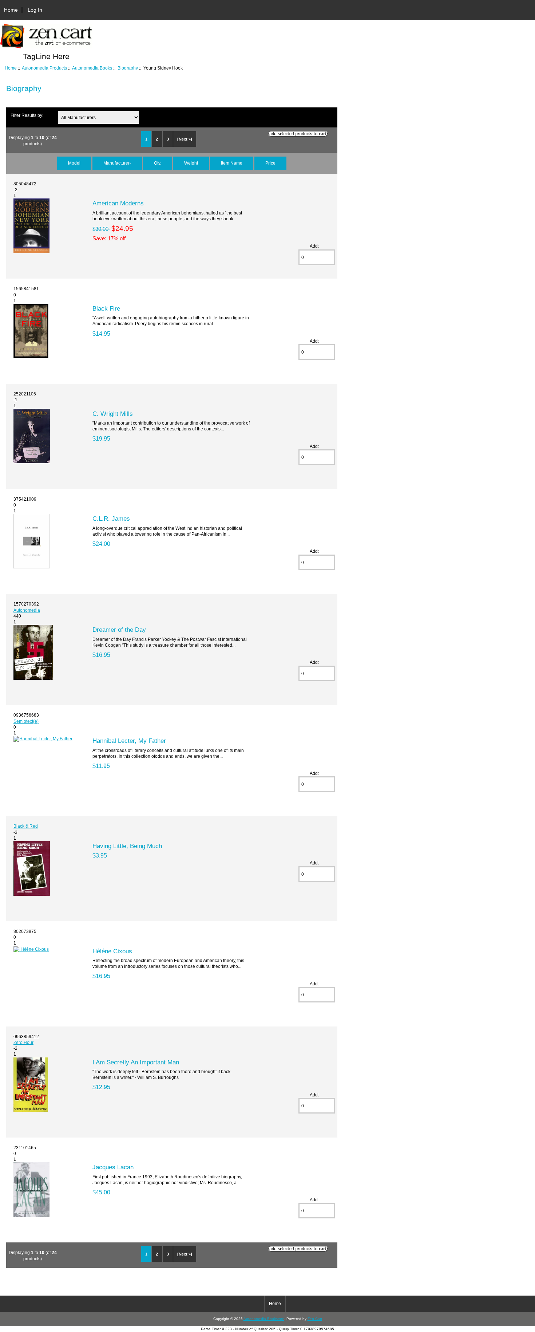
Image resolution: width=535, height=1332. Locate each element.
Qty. (157, 163)
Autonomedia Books (92, 68)
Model (74, 163)
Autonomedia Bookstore (263, 1319)
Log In (35, 10)
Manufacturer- (117, 163)
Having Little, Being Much (127, 846)
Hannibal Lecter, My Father (129, 740)
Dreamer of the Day (119, 629)
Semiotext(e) (26, 721)
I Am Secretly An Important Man (135, 1062)
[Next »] (184, 139)
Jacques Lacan (113, 1167)
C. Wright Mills (112, 413)
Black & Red (25, 826)
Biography (128, 68)
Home (11, 10)
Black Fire (106, 308)
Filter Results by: (27, 115)
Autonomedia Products (44, 68)
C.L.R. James (111, 518)
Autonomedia (26, 610)
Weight (191, 163)
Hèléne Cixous (112, 951)
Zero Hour (23, 1042)
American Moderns (118, 203)
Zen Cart (315, 1319)
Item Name (231, 163)
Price (270, 163)
